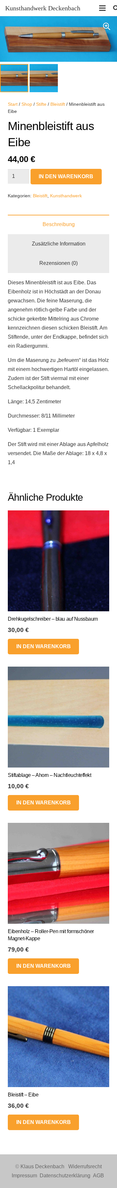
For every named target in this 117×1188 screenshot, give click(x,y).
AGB (98, 1175)
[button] (106, 26)
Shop (26, 104)
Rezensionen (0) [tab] (58, 263)
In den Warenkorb (66, 176)
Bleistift (57, 104)
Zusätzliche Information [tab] (58, 243)
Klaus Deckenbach (42, 1166)
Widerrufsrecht (85, 1166)
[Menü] (102, 8)
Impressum (24, 1175)
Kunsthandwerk (66, 195)
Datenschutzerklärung (65, 1175)
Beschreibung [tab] (59, 224)
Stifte (41, 104)
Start (13, 104)
